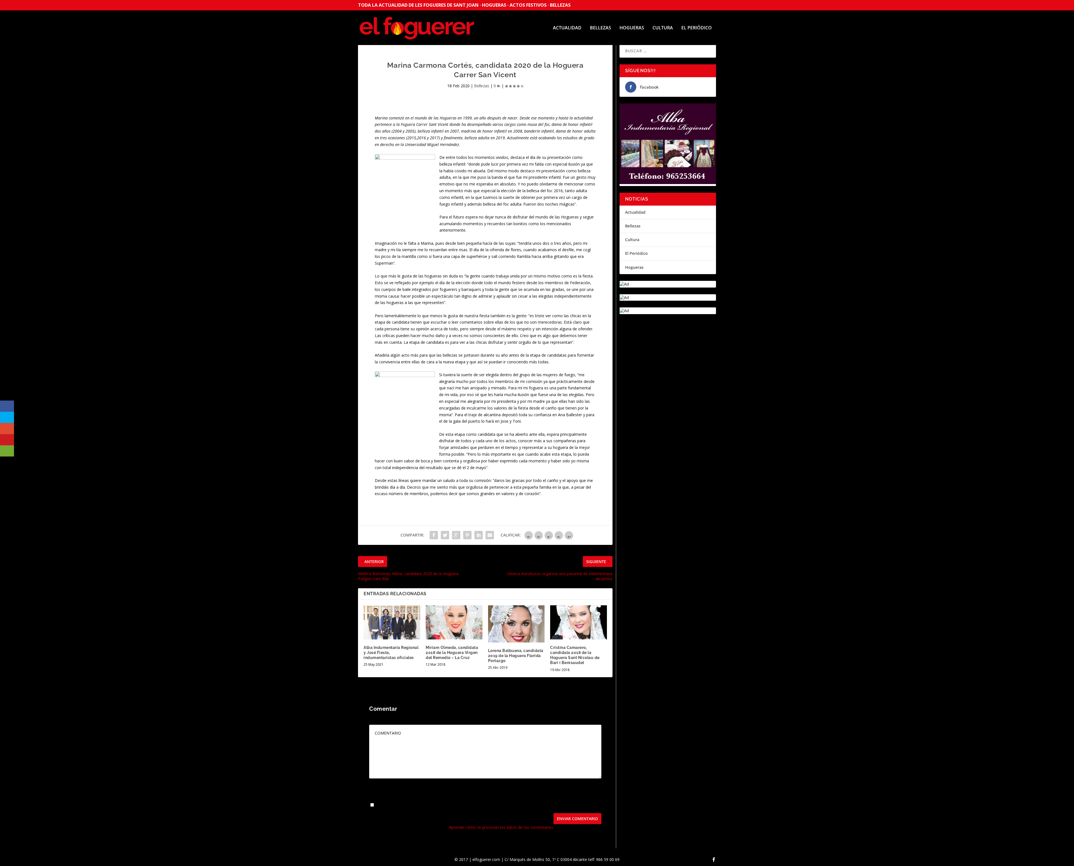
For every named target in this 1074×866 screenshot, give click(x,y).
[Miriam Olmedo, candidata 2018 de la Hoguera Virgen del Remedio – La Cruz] (454, 622)
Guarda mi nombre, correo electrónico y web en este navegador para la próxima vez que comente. (465, 805)
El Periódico (696, 28)
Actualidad (567, 28)
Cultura (663, 28)
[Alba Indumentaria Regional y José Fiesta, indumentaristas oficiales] (392, 622)
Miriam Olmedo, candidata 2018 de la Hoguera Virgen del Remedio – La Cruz (452, 652)
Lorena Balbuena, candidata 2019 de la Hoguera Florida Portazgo (515, 655)
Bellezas (600, 28)
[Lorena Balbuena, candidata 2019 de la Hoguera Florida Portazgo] (516, 623)
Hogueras (632, 28)
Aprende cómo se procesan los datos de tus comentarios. (501, 827)
